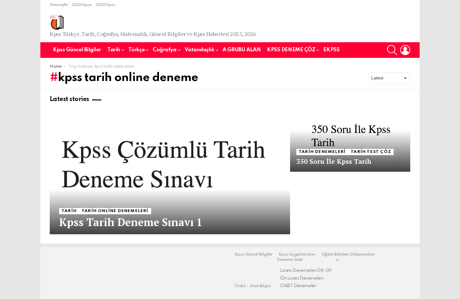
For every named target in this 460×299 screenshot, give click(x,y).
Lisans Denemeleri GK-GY (306, 270)
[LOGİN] (405, 50)
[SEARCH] (392, 50)
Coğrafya (164, 50)
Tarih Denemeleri (322, 152)
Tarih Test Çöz (371, 152)
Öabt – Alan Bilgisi (253, 286)
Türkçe (136, 50)
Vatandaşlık (199, 50)
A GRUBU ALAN (241, 50)
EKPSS (331, 50)
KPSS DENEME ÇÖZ (291, 50)
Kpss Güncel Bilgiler (77, 50)
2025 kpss (105, 5)
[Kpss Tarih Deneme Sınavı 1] (170, 171)
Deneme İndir (290, 260)
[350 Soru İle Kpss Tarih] (350, 140)
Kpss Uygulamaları (297, 254)
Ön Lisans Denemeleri (301, 278)
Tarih (113, 50)
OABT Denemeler (298, 286)
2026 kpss (82, 5)
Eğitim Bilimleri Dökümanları (348, 254)
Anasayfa (59, 5)
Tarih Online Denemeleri (115, 211)
